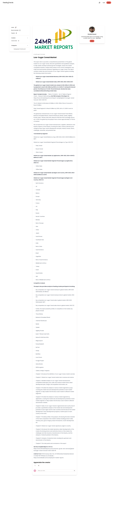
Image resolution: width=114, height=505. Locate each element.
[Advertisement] (57, 15)
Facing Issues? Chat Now (19, 49)
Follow (92, 41)
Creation (13, 38)
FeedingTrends (8, 3)
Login (104, 2)
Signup (108, 2)
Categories (14, 45)
